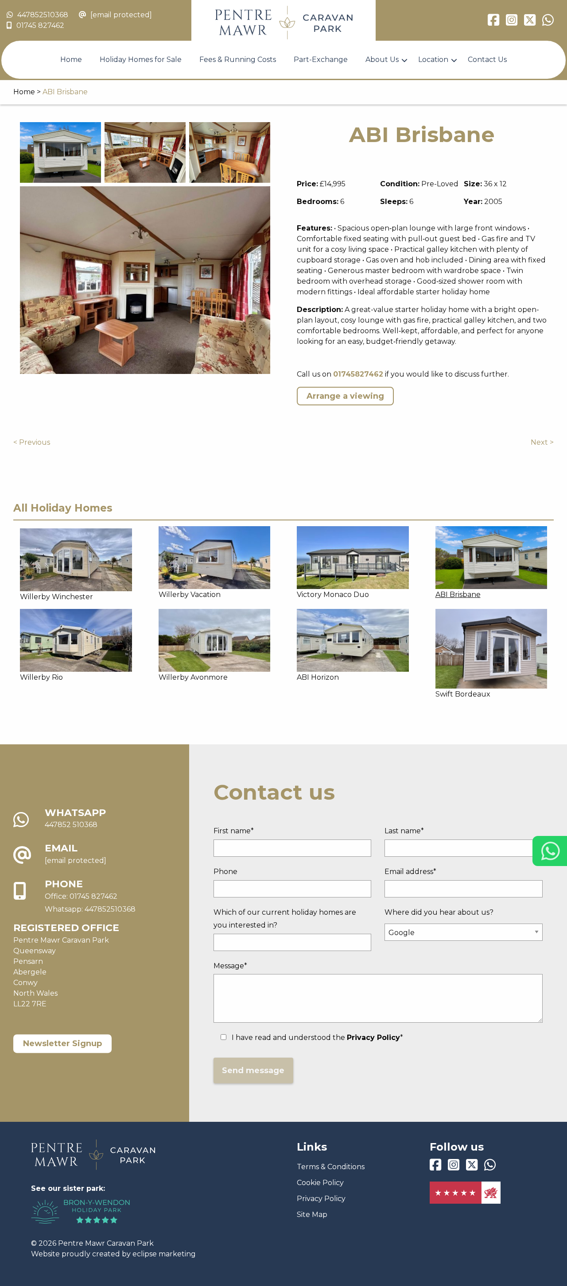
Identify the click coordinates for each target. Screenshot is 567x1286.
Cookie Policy (320, 1182)
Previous (34, 442)
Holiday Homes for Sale (141, 59)
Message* (230, 966)
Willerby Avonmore (193, 677)
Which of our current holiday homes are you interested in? (285, 918)
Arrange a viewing (345, 396)
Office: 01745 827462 (81, 896)
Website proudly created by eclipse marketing (113, 1254)
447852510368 (42, 15)
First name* (234, 831)
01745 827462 (40, 25)
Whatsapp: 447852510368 (90, 909)
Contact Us (487, 59)
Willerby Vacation (190, 594)
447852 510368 (71, 825)
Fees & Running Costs (237, 59)
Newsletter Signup (62, 1043)
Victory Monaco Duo (333, 594)
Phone (225, 871)
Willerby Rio (41, 677)
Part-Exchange (321, 59)
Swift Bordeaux (462, 694)
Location (433, 59)
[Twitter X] (530, 22)
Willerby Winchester (56, 597)
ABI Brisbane (458, 594)
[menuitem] (71, 60)
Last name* (404, 831)
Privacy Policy (321, 1198)
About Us (382, 59)
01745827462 (358, 374)
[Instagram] (511, 22)
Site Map (312, 1214)
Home (71, 59)
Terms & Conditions (331, 1167)
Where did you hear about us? (438, 912)
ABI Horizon (318, 677)
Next (539, 442)
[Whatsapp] (548, 22)
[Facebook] (493, 22)
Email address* (410, 871)
